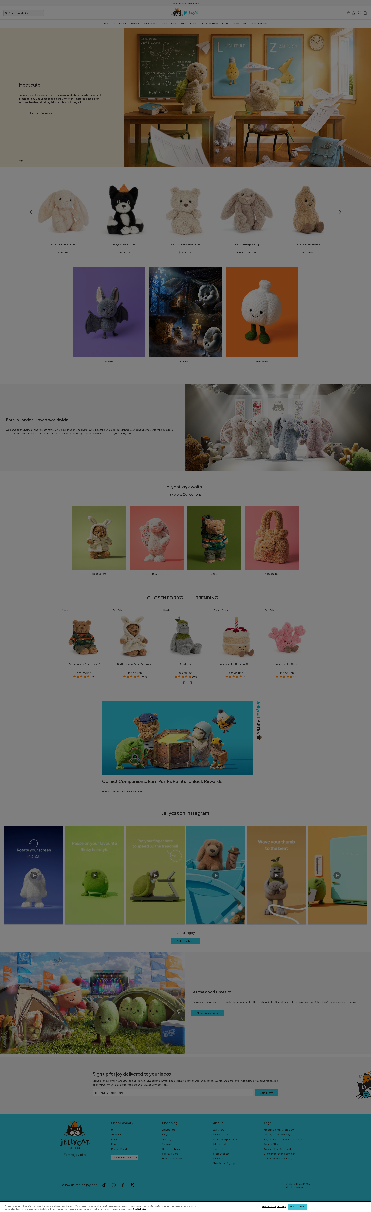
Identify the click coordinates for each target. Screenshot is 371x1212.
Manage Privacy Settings (274, 1206)
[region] (185, 1207)
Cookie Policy (139, 1209)
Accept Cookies (298, 1206)
